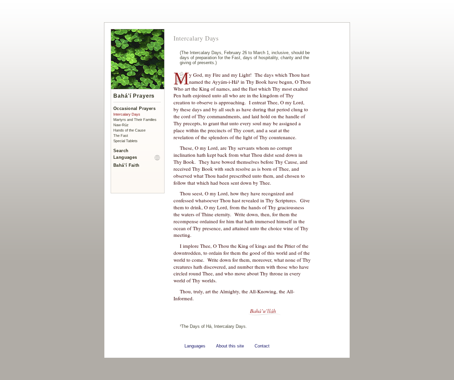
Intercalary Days (126, 114)
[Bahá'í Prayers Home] (137, 87)
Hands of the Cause (129, 130)
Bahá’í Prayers (134, 96)
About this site (230, 345)
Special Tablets (125, 141)
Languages (125, 157)
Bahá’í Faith (126, 165)
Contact (262, 345)
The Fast (120, 136)
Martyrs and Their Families (135, 120)
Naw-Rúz (121, 125)
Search (120, 150)
